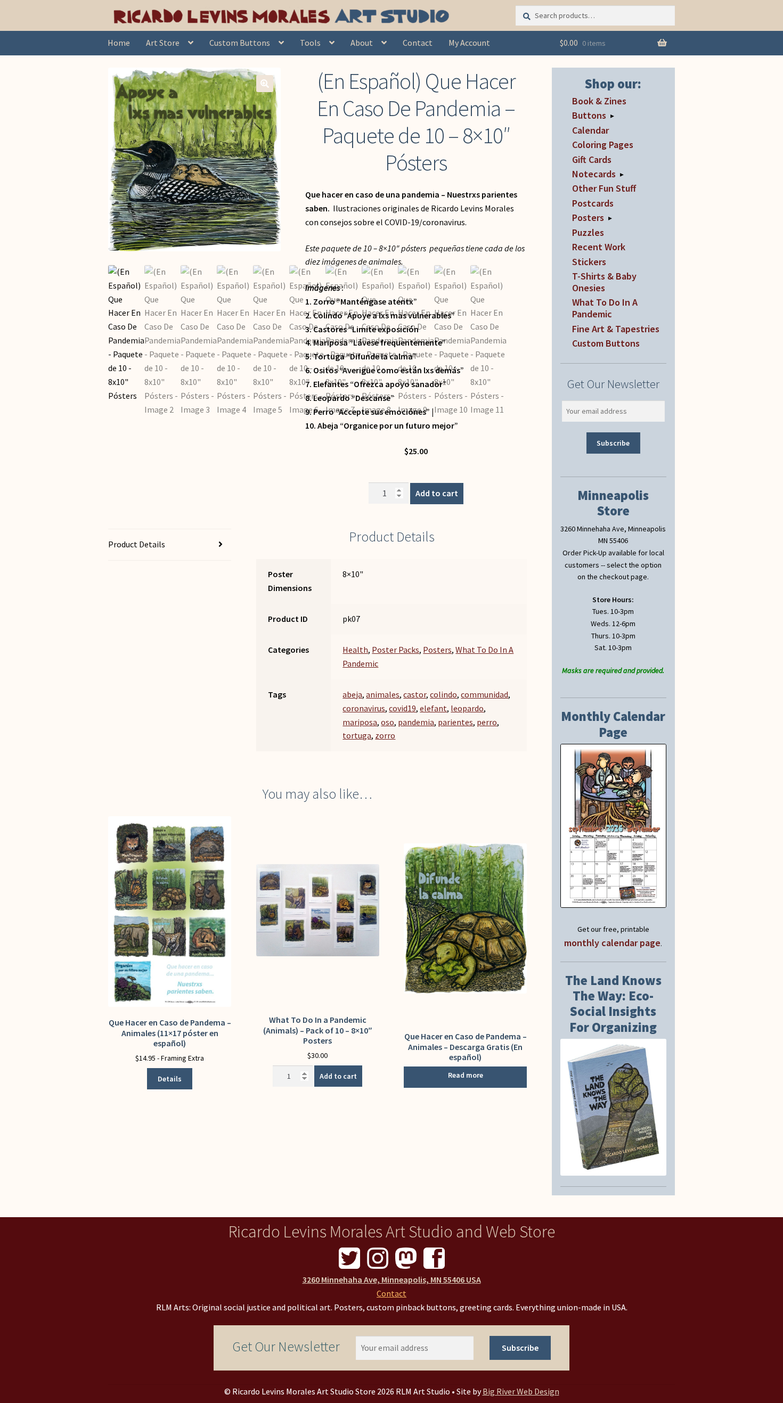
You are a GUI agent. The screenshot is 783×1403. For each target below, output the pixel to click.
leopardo (467, 708)
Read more (465, 1075)
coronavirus (363, 708)
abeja (352, 694)
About (361, 42)
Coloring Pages (602, 144)
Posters (437, 649)
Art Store (163, 42)
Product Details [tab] (136, 544)
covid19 (402, 708)
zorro (385, 735)
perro (487, 722)
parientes (455, 722)
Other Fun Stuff (604, 188)
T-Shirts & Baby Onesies (604, 282)
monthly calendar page (612, 943)
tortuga (356, 735)
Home (119, 42)
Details (170, 1079)
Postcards (593, 203)
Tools (310, 42)
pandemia (416, 722)
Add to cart (436, 493)
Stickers (589, 262)
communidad (484, 694)
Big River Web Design (521, 1391)
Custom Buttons (239, 42)
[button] (264, 83)
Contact (418, 42)
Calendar (590, 130)
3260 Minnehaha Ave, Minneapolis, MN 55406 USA (392, 1279)
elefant (433, 708)
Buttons (589, 115)
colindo (443, 694)
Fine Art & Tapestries (615, 329)
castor (414, 694)
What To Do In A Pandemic (605, 308)
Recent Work (598, 247)
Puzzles (588, 232)
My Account (469, 42)
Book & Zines (599, 101)
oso (387, 722)
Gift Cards (591, 159)
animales (382, 694)
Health (355, 649)
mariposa (359, 722)
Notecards (594, 174)
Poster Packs (395, 649)
